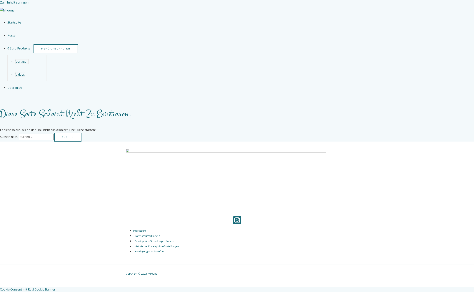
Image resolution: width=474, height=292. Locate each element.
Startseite (14, 22)
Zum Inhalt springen (14, 2)
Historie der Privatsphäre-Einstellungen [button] (157, 246)
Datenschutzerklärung (147, 236)
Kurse (11, 35)
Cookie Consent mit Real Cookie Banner (27, 289)
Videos (20, 74)
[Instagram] (237, 223)
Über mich (14, 88)
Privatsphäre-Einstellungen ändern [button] (154, 241)
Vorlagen (22, 61)
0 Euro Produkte (18, 48)
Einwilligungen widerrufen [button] (149, 251)
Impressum (139, 230)
